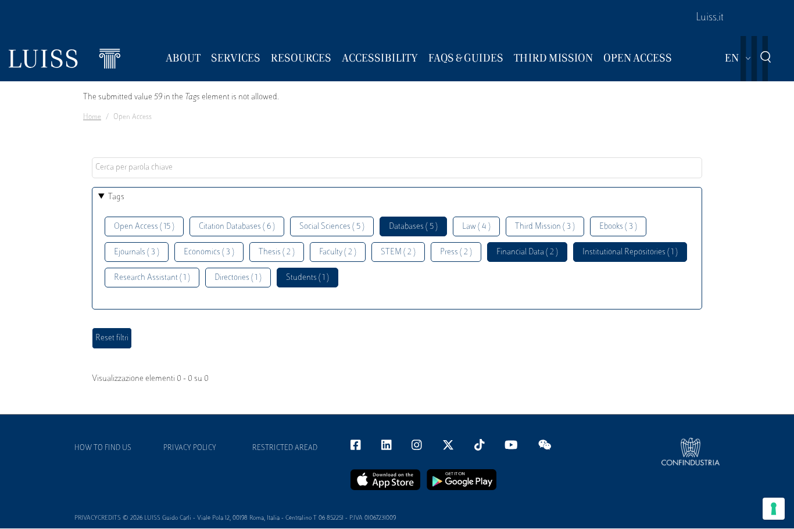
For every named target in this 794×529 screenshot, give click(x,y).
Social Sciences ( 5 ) (331, 226)
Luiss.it (710, 18)
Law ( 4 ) (476, 226)
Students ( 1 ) (307, 278)
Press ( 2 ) (456, 252)
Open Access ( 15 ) (144, 226)
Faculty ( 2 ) (337, 252)
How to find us (102, 448)
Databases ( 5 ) (413, 226)
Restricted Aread (284, 448)
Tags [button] (116, 197)
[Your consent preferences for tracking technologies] (774, 509)
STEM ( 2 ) (398, 252)
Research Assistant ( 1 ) (152, 278)
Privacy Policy (189, 448)
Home (92, 117)
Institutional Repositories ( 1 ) (630, 252)
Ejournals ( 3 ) (136, 252)
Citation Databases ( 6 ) (237, 226)
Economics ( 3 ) (209, 252)
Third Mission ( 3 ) (545, 226)
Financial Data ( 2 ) (527, 252)
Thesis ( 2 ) (277, 252)
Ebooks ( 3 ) (618, 226)
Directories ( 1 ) (238, 278)
